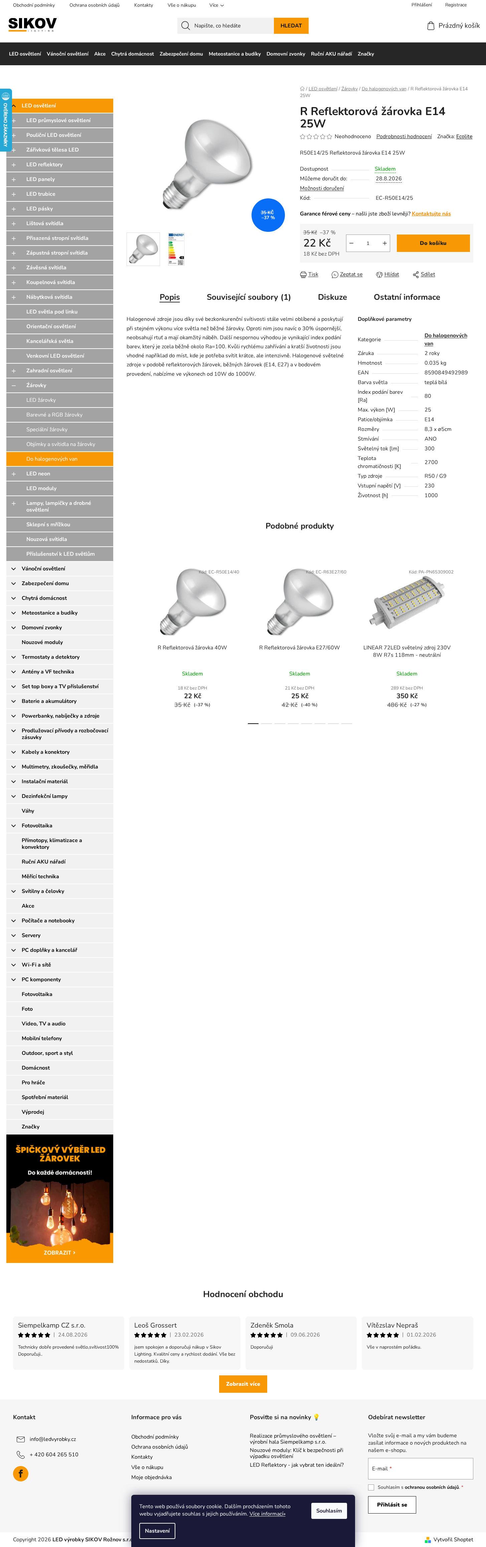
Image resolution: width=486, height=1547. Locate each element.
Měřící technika (40, 876)
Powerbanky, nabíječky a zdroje (61, 716)
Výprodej (33, 1112)
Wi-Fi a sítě (36, 965)
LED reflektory (44, 164)
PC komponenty (41, 979)
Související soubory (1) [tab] (249, 297)
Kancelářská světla (49, 341)
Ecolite (464, 136)
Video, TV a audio (43, 1023)
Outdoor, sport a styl (47, 1053)
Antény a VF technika (48, 671)
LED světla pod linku (51, 311)
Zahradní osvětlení (49, 370)
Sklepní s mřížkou (48, 524)
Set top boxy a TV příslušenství (60, 686)
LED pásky (39, 208)
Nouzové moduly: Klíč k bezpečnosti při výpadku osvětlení (296, 1453)
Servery (31, 935)
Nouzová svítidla (46, 539)
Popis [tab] (170, 297)
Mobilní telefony (42, 1038)
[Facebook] (20, 1473)
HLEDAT (291, 25)
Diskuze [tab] (332, 297)
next (468, 642)
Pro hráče (33, 1082)
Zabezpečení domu (45, 583)
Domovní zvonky (42, 627)
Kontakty (143, 5)
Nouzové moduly (42, 642)
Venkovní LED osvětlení (55, 356)
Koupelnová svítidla (50, 282)
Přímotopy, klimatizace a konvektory (52, 844)
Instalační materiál (45, 781)
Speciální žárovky (46, 429)
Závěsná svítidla (46, 267)
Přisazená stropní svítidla (57, 238)
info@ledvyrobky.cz (53, 1439)
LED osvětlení (39, 105)
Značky (30, 1126)
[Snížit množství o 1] (351, 243)
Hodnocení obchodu (243, 1294)
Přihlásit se (392, 1505)
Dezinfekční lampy (44, 796)
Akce (28, 906)
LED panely (40, 179)
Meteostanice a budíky (49, 613)
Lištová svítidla (44, 223)
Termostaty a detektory (50, 657)
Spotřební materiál (45, 1097)
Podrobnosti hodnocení (404, 136)
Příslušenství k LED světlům (60, 554)
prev (132, 642)
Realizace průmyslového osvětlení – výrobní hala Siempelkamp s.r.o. (293, 1439)
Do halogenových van (51, 459)
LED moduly (41, 488)
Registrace (456, 5)
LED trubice (40, 194)
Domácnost (36, 1068)
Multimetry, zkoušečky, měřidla (60, 766)
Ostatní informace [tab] (407, 297)
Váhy (28, 811)
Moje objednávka (151, 1477)
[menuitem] (25, 53)
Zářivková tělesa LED (52, 150)
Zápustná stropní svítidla (57, 253)
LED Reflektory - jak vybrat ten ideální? (297, 1465)
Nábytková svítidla (49, 297)
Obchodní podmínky (34, 5)
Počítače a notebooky (48, 920)
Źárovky (36, 385)
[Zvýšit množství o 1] (385, 243)
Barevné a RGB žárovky (54, 415)
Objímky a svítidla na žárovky (60, 444)
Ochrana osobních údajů (94, 5)
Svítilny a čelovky (43, 891)
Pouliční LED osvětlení (53, 135)
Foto (27, 1009)
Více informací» (268, 1514)
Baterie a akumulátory (49, 701)
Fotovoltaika (37, 825)
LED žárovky (41, 400)
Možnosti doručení (322, 188)
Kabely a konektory (45, 752)
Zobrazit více (243, 1384)
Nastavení (157, 1531)
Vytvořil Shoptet (453, 1539)
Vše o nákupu (182, 5)
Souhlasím (329, 1511)
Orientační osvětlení (51, 326)
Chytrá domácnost (44, 598)
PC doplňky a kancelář (49, 950)
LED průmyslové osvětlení (58, 120)
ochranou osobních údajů (432, 1487)
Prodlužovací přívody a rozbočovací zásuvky (65, 734)
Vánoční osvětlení (43, 568)
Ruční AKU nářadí (43, 862)
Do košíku (433, 243)
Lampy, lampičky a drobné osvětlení (58, 506)
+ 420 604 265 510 (54, 1454)
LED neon (38, 473)
